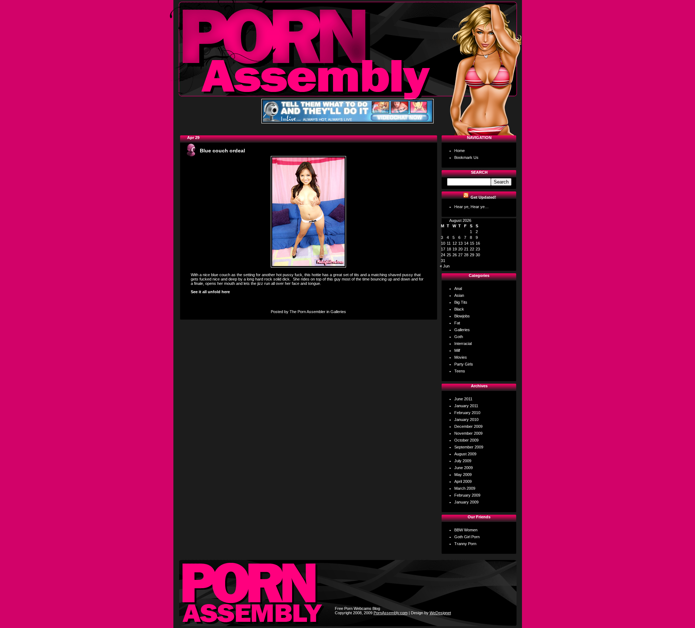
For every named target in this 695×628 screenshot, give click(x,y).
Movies (460, 357)
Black (459, 309)
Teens (459, 371)
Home (459, 150)
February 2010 (467, 412)
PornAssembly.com (391, 613)
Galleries (338, 311)
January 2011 (466, 406)
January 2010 (466, 419)
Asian (459, 295)
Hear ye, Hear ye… (471, 207)
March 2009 (464, 488)
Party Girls (463, 364)
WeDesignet (440, 613)
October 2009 (466, 440)
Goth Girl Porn (467, 537)
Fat (457, 323)
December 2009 (468, 426)
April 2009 (463, 481)
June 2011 (463, 399)
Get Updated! (483, 197)
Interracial (463, 343)
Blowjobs (462, 316)
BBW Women (465, 530)
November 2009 (468, 433)
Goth (458, 336)
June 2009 (463, 467)
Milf (457, 350)
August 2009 (465, 454)
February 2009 (467, 495)
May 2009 (463, 474)
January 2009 (466, 502)
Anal (458, 288)
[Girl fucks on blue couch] (308, 266)
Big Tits (460, 302)
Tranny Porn (465, 543)
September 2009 (468, 447)
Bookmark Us (466, 157)
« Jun (445, 266)
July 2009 (462, 461)
